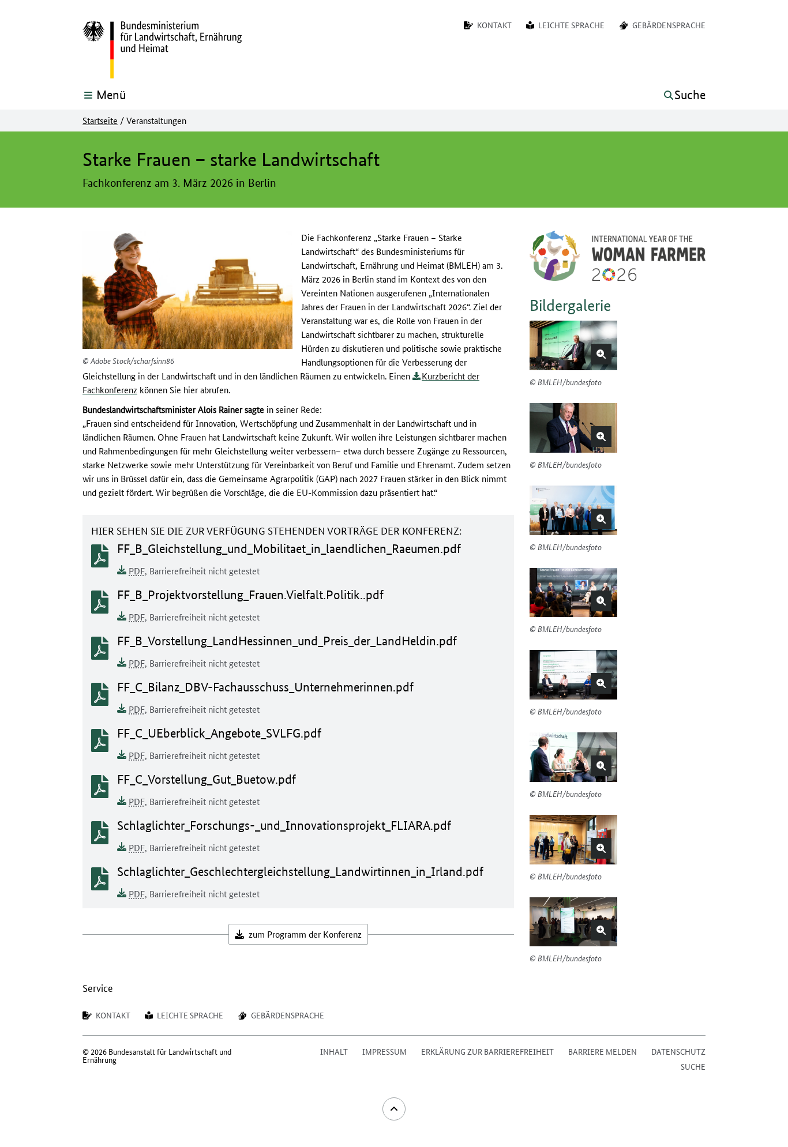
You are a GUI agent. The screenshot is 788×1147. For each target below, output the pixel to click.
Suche (693, 1066)
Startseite (100, 120)
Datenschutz (678, 1051)
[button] (601, 354)
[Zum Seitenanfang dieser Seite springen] (394, 1108)
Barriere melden (602, 1051)
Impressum (384, 1051)
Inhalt (334, 1051)
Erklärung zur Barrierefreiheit (487, 1051)
